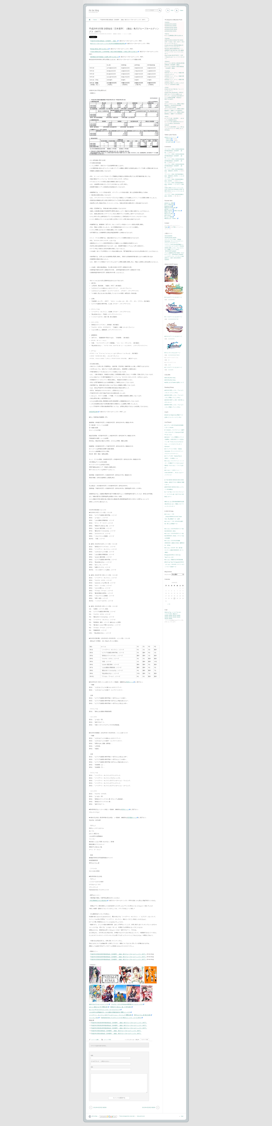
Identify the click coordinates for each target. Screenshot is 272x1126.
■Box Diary (178, 210)
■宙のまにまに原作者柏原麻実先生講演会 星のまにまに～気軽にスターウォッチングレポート (174, 504)
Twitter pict (168, 140)
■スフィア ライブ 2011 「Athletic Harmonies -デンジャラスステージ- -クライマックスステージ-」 (174, 451)
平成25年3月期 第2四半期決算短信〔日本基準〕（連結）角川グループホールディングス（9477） (118, 957)
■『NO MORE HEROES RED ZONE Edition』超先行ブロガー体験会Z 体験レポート (174, 482)
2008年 (170, 615)
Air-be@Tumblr (170, 142)
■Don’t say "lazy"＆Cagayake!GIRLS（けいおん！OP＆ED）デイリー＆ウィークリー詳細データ (174, 564)
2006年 (178, 615)
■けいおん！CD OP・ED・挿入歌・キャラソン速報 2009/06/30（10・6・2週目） (174, 550)
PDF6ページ (129, 682)
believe (119, 33)
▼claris (167, 87)
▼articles (167, 22)
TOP (182, 1116)
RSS (172, 10)
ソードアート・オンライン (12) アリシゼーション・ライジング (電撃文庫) (110, 1015)
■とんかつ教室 (168, 216)
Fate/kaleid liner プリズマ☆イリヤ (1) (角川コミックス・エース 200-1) (121, 1017)
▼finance (167, 61)
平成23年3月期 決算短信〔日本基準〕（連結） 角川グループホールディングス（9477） (116, 1033)
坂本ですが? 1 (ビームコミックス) (99, 1004)
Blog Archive (168, 574)
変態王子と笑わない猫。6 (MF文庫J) (120, 1007)
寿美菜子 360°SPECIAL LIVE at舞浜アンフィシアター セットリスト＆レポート (174, 52)
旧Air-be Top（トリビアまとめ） (173, 612)
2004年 (170, 617)
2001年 (166, 618)
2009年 (166, 615)
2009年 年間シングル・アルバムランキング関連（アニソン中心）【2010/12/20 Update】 (174, 249)
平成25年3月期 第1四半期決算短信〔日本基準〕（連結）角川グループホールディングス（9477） (118, 959)
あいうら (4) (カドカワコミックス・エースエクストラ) (104, 1009)
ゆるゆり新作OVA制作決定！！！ (174, 48)
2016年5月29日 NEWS (170, 237)
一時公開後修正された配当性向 (98, 900)
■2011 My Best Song (170, 377)
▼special (167, 38)
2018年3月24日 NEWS (171, 27)
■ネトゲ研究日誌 (169, 204)
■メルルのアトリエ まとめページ (173, 297)
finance (95, 19)
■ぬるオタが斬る (169, 213)
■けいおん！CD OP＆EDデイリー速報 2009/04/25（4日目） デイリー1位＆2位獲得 (174, 536)
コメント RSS (107, 1039)
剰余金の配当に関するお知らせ (99, 49)
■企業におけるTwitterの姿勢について (174, 382)
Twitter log (168, 138)
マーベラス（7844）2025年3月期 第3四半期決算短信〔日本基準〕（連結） (174, 150)
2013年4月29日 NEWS (148, 1107)
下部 (174, 227)
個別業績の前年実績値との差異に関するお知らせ (104, 57)
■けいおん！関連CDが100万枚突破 (174, 559)
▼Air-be (167, 33)
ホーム (89, 19)
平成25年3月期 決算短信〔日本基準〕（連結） (103, 41)
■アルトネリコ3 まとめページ (172, 352)
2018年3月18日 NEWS (171, 29)
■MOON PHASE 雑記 (170, 207)
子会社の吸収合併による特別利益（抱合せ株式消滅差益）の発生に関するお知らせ (113, 51)
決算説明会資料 (93, 411)
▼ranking (167, 71)
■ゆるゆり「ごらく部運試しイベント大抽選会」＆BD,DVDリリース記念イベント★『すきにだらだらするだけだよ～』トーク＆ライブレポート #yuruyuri (174, 441)
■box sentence (169, 210)
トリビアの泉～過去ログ (171, 613)
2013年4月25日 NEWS (99, 1107)
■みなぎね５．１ (169, 215)
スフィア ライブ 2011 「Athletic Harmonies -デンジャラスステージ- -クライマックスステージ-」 (174, 241)
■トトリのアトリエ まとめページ (173, 316)
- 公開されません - (100, 1061)
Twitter (181, 10)
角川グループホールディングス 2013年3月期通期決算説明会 (107, 43)
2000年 (170, 618)
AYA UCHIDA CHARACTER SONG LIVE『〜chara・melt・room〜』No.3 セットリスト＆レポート (174, 41)
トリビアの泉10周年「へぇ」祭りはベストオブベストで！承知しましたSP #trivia (174, 128)
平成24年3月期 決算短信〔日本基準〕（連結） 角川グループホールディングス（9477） (116, 1031)
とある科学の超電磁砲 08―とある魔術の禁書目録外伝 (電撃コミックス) (109, 1012)
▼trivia (166, 116)
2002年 (178, 617)
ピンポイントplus (179, 184)
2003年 (174, 617)
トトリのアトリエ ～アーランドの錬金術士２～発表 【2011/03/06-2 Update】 (174, 258)
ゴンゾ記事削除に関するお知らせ (174, 35)
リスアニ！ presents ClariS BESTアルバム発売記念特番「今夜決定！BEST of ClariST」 (174, 97)
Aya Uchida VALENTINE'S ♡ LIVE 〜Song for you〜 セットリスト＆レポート (174, 57)
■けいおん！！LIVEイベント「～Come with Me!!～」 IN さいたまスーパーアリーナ (174, 473)
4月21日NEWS (168, 235)
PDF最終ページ (132, 817)
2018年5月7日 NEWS (170, 24)
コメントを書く (128, 33)
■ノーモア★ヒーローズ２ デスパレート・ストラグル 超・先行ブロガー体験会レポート (174, 494)
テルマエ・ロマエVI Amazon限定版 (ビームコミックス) (127, 1004)
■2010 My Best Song (170, 380)
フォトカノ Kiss (93, 1017)
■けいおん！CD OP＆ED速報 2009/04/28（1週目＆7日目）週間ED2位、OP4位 (174, 543)
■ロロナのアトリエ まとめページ (173, 336)
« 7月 (168, 604)
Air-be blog (94, 10)
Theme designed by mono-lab (127, 1116)
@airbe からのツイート (171, 137)
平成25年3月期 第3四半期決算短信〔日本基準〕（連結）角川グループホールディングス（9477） (118, 954)
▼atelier (167, 102)
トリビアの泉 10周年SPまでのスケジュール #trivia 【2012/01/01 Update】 (174, 123)
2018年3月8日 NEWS (170, 31)
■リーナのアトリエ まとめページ (173, 367)
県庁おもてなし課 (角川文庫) (142, 1015)
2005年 (166, 617)
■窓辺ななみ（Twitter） (171, 218)
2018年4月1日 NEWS (170, 25)
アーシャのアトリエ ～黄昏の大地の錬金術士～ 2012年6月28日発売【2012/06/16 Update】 (174, 105)
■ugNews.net (168, 206)
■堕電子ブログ (168, 209)
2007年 (174, 615)
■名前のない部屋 (169, 203)
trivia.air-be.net (141, 1116)
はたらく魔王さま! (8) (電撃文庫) (98, 1007)
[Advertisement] (126, 15)
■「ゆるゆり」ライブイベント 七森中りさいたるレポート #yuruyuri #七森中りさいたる (174, 432)
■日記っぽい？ (168, 212)
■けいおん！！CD (169, 514)
